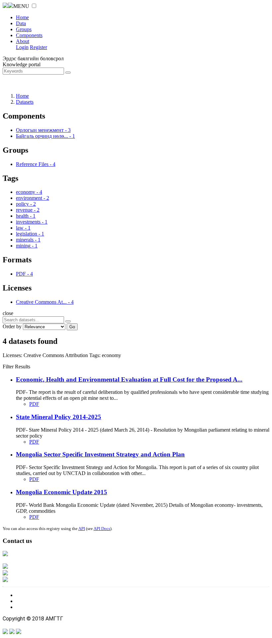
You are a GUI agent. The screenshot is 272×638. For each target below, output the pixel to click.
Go (72, 326)
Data (21, 23)
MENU (21, 6)
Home (22, 17)
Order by (12, 326)
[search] (68, 321)
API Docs (102, 528)
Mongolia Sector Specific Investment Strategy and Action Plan (100, 454)
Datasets (25, 102)
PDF (34, 404)
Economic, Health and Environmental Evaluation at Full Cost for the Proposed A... (129, 379)
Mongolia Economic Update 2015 (61, 492)
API (81, 528)
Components (29, 35)
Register (38, 47)
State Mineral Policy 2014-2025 (58, 416)
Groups (24, 29)
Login (22, 47)
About (22, 41)
